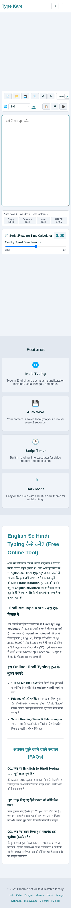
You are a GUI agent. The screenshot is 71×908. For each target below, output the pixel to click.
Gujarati (44, 900)
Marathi (40, 895)
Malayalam (30, 900)
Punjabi (55, 900)
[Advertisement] (35, 51)
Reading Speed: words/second (23, 242)
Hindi (10, 895)
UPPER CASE (59, 220)
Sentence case (27, 220)
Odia (19, 895)
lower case (43, 220)
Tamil (50, 895)
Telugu (60, 895)
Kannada (16, 900)
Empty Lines (11, 220)
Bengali (28, 895)
